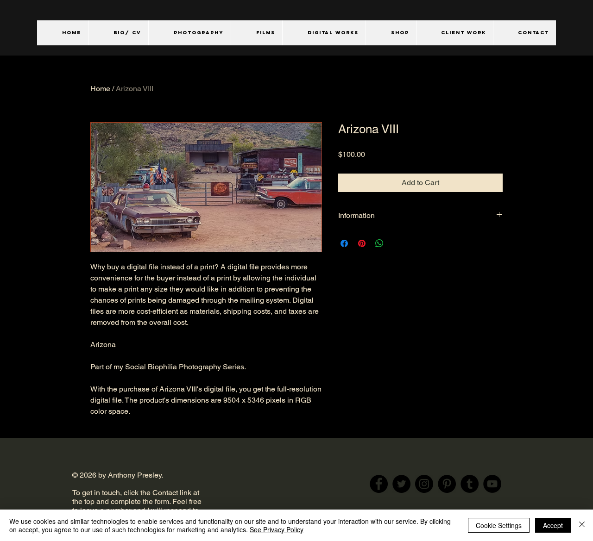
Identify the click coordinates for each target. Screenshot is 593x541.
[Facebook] (379, 484)
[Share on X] (397, 243)
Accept (553, 525)
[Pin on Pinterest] (361, 243)
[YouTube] (492, 484)
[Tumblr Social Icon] (470, 484)
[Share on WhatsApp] (379, 243)
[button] (189, 32)
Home (100, 88)
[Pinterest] (447, 484)
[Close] (581, 525)
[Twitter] (401, 484)
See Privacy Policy (276, 529)
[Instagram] (424, 484)
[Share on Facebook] (344, 243)
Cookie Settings (499, 525)
